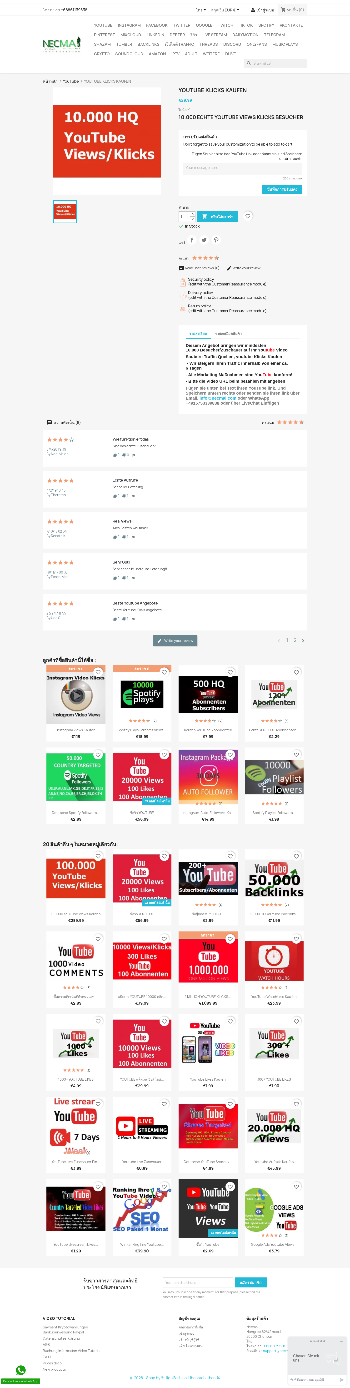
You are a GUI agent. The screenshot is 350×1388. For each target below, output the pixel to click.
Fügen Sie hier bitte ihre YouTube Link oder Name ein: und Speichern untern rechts (247, 156)
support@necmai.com (281, 1350)
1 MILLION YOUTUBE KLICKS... (208, 996)
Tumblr (124, 44)
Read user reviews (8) (202, 268)
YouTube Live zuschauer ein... (76, 1161)
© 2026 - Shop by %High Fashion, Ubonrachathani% (175, 1377)
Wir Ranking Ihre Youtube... (142, 1244)
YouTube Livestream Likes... (76, 1244)
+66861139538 (74, 9)
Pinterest (104, 34)
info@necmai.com (218, 398)
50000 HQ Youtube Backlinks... (274, 914)
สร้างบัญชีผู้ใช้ (189, 1339)
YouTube (103, 25)
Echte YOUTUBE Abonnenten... (274, 730)
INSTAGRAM (129, 25)
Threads (209, 44)
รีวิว (193, 34)
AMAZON (157, 53)
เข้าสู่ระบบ (186, 1333)
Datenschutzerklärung (61, 1338)
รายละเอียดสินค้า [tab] (228, 333)
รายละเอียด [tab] (198, 333)
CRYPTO (102, 53)
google (204, 25)
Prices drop (52, 1363)
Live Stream (214, 34)
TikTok (246, 25)
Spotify (266, 25)
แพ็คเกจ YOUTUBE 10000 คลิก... (142, 996)
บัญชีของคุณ (189, 1318)
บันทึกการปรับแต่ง (282, 189)
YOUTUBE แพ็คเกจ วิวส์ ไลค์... (142, 1079)
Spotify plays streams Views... (142, 730)
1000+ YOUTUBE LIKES (76, 1079)
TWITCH (225, 25)
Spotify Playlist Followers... (274, 812)
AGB (46, 1344)
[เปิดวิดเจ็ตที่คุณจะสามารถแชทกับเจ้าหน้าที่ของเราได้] (317, 1360)
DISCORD (232, 44)
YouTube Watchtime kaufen (274, 996)
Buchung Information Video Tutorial (71, 1350)
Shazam (102, 44)
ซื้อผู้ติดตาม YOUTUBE (208, 914)
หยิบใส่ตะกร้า (217, 216)
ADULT (191, 53)
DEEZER (177, 34)
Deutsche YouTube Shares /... (208, 1161)
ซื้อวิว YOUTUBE (142, 812)
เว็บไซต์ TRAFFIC (179, 44)
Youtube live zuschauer (142, 1161)
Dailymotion (245, 34)
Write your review (246, 268)
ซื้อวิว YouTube (208, 1244)
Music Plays (285, 44)
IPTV (175, 53)
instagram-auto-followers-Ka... (208, 812)
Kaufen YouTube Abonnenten (208, 730)
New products (54, 1369)
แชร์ (192, 244)
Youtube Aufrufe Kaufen (274, 1161)
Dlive (230, 53)
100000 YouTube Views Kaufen (76, 914)
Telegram (274, 34)
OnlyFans (257, 44)
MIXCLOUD (130, 34)
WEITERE (211, 53)
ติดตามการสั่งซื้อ (191, 1327)
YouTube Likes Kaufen (208, 1079)
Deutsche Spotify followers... (76, 812)
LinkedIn (155, 34)
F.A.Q (47, 1357)
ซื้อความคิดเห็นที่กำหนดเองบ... (76, 996)
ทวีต (204, 244)
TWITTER (181, 25)
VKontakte (291, 25)
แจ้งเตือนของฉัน (191, 1345)
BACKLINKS (149, 44)
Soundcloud (129, 53)
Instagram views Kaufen (75, 730)
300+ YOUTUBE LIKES (274, 1079)
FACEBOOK (157, 25)
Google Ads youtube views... (274, 1244)
